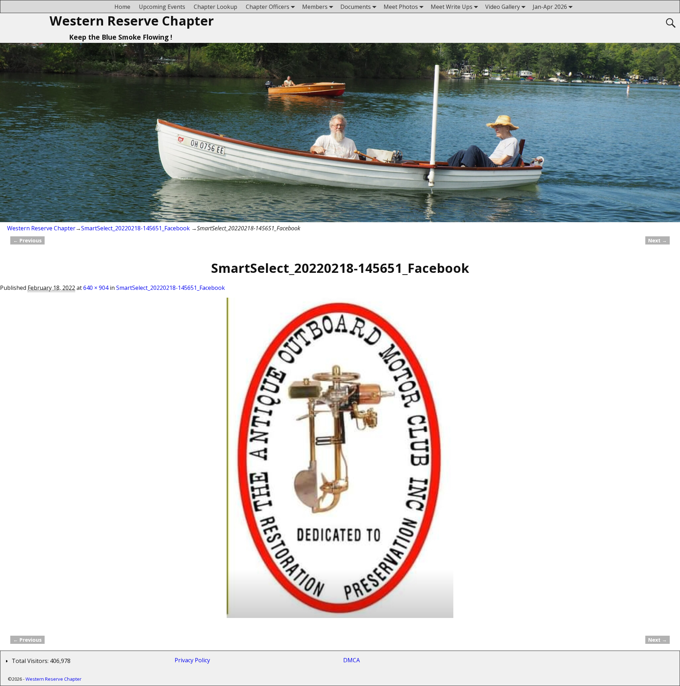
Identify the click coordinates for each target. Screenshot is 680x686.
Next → (657, 240)
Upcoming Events (162, 7)
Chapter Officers (267, 7)
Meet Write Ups (451, 7)
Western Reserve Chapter (132, 20)
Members (315, 7)
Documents (355, 7)
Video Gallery (502, 7)
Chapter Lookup (215, 7)
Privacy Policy (194, 660)
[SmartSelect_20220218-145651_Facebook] (340, 462)
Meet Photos (401, 7)
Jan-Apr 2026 (550, 7)
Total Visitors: (31, 661)
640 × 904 (95, 288)
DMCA (351, 660)
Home (122, 7)
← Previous (27, 240)
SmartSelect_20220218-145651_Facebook (135, 228)
